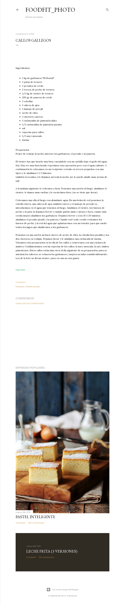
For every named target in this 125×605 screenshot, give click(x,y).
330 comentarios (36, 523)
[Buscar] (107, 9)
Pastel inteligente (35, 516)
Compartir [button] (21, 282)
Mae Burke (72, 595)
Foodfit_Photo (50, 9)
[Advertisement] (62, 335)
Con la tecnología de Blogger (65, 589)
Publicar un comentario (30, 303)
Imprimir (20, 269)
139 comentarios (46, 557)
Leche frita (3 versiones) (51, 551)
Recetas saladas (32, 286)
